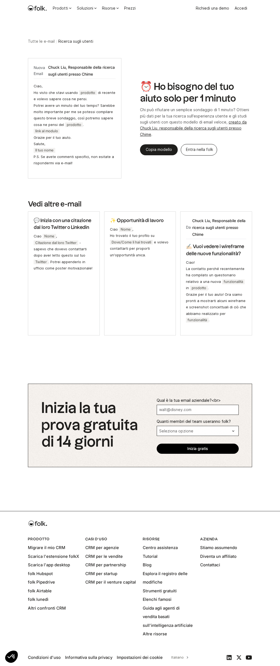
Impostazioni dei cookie (140, 657)
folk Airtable (40, 590)
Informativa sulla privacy (88, 657)
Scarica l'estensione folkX (53, 556)
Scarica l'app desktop (49, 564)
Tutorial (150, 556)
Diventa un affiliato (218, 556)
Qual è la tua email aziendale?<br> (189, 400)
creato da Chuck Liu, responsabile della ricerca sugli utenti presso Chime (193, 128)
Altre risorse (155, 633)
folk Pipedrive (41, 582)
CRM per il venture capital (110, 582)
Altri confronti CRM (47, 608)
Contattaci (210, 564)
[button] (11, 656)
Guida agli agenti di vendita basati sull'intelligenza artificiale (168, 616)
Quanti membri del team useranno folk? (194, 421)
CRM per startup (101, 573)
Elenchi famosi (157, 599)
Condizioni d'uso (44, 657)
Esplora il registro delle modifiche (165, 578)
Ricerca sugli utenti (75, 41)
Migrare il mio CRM (46, 547)
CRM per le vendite (104, 556)
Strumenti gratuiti (160, 590)
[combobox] (178, 657)
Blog (147, 564)
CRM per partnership (105, 564)
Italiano (177, 657)
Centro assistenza (160, 547)
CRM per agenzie (102, 547)
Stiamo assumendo (218, 547)
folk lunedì (38, 599)
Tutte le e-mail (41, 41)
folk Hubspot (40, 573)
